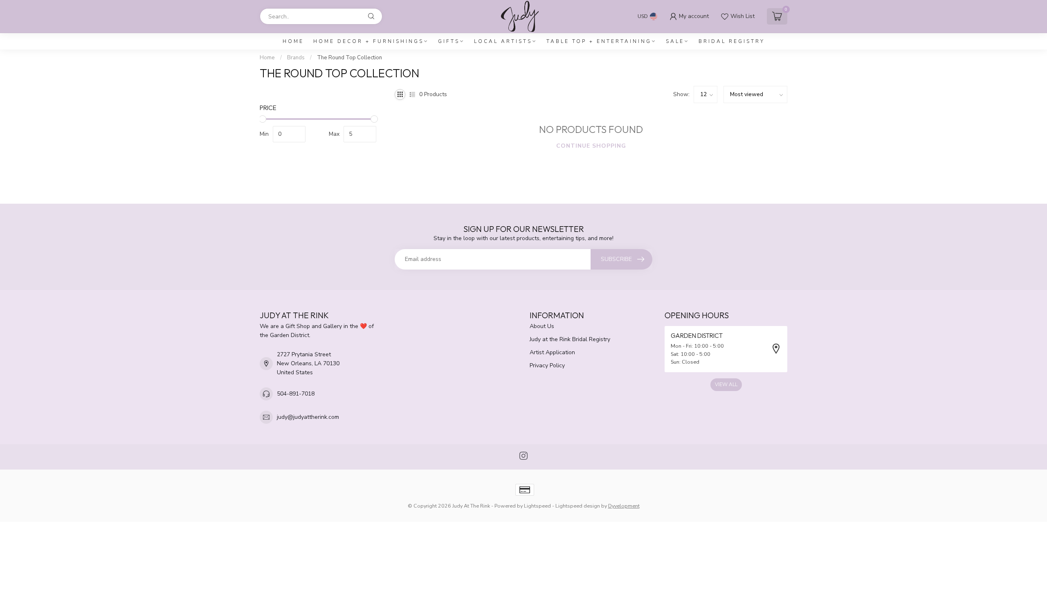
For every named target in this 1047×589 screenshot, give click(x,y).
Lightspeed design (577, 505)
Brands (296, 57)
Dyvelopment (624, 505)
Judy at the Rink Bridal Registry (570, 339)
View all (726, 384)
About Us (542, 326)
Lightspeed (537, 505)
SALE (675, 41)
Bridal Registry (732, 41)
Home (293, 41)
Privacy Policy (547, 365)
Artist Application (552, 352)
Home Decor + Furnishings (368, 41)
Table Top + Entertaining (599, 41)
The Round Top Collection (349, 57)
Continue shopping (591, 146)
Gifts (449, 41)
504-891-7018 (296, 394)
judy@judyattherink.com (308, 417)
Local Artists (503, 41)
